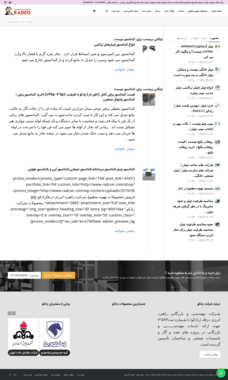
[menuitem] (216, 11)
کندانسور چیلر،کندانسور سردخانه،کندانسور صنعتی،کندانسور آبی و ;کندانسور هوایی (81, 169)
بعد (14, 313)
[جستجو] (107, 11)
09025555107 (88, 2)
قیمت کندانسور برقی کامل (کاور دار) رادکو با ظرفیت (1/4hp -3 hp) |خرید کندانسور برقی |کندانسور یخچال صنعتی (75, 97)
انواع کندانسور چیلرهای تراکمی (114, 44)
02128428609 (100, 2)
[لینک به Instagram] (5, 2)
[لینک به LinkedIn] (10, 2)
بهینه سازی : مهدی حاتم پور (133, 374)
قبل (9, 313)
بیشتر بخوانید (125, 68)
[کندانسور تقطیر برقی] (149, 99)
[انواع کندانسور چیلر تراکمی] (149, 49)
